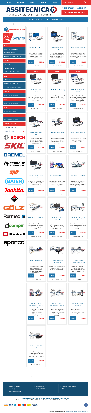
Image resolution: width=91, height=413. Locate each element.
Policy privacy (12, 388)
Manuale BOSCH (10, 131)
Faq (63, 388)
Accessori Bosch (9, 53)
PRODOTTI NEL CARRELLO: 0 (76, 12)
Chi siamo (20, 2)
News (55, 2)
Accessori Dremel (10, 68)
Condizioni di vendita (14, 386)
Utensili (7, 64)
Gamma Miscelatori (10, 111)
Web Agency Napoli (71, 411)
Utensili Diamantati (11, 119)
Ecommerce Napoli (83, 411)
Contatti (43, 2)
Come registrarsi (40, 390)
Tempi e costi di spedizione (69, 386)
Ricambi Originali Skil (11, 83)
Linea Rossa (8, 80)
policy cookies (12, 390)
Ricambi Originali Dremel (12, 72)
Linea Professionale (11, 49)
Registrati (82, 8)
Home (9, 2)
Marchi (32, 2)
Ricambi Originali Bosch (12, 56)
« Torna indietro (8, 24)
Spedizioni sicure (40, 386)
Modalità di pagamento (15, 391)
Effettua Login (69, 8)
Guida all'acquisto (10, 127)
